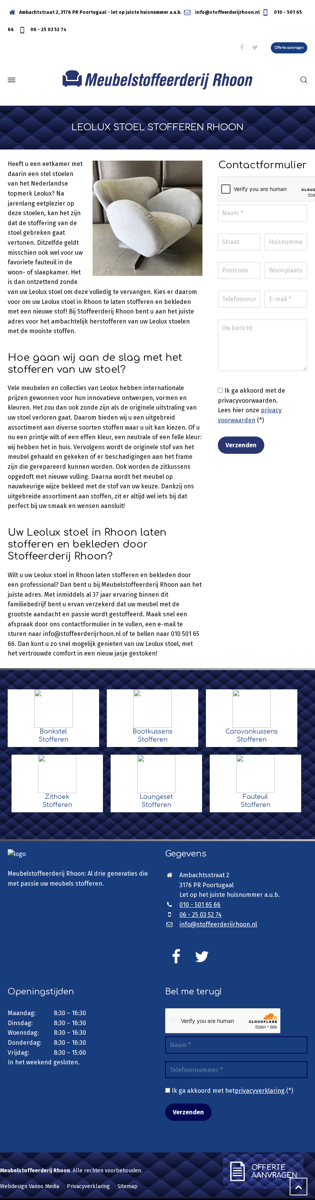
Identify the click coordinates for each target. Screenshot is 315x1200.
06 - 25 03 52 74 (47, 29)
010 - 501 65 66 (199, 904)
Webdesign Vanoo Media (29, 1186)
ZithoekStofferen (57, 800)
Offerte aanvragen (289, 48)
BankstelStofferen (53, 735)
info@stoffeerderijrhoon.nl (227, 12)
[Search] (302, 80)
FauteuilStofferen (255, 800)
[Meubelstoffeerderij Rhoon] (157, 80)
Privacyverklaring (88, 1186)
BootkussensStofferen (152, 735)
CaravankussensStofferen (251, 735)
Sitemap (128, 1186)
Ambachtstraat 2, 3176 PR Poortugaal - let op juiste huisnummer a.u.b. (100, 12)
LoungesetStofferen (156, 800)
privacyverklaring (260, 1090)
